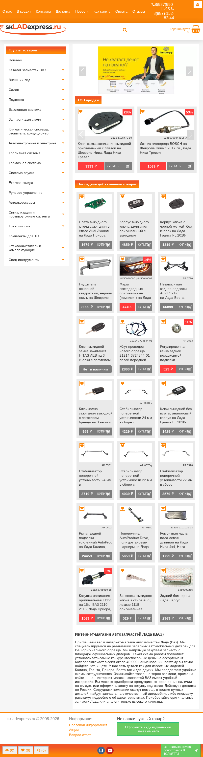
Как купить (102, 11)
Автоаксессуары (22, 202)
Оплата (121, 11)
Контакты (43, 11)
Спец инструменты (24, 260)
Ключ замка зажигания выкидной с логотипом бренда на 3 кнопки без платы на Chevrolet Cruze (95, 416)
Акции (74, 730)
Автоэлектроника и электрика (32, 143)
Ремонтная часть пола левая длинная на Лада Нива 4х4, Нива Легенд (174, 540)
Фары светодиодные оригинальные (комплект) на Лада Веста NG (135, 291)
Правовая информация (88, 725)
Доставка (63, 11)
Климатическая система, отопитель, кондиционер (29, 131)
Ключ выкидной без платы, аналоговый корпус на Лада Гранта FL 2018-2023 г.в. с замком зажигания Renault (176, 416)
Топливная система (25, 153)
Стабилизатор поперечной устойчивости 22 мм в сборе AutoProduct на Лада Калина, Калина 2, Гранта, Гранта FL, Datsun (176, 478)
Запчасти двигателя (25, 119)
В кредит (24, 11)
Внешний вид (19, 80)
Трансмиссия (19, 226)
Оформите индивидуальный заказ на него (148, 729)
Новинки (15, 60)
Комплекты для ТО (24, 236)
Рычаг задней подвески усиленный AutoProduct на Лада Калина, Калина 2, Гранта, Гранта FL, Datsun (95, 540)
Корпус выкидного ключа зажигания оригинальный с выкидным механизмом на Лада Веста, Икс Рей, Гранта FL (134, 229)
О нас (7, 11)
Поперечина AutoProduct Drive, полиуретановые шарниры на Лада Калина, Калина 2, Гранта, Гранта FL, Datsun (135, 540)
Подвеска (16, 100)
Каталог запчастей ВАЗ (27, 70)
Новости (82, 11)
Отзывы (138, 11)
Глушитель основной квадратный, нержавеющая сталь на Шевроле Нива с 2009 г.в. (95, 291)
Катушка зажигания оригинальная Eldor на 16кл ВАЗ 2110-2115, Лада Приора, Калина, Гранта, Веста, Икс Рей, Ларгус (95, 603)
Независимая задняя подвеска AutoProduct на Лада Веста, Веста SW (173, 291)
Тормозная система (25, 163)
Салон (14, 90)
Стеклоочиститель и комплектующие (25, 248)
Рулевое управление (26, 193)
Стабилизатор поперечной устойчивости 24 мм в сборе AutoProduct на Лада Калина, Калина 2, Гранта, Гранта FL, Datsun (95, 478)
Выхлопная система (25, 109)
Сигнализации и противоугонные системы (29, 214)
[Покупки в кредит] (136, 70)
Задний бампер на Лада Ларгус (175, 598)
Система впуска (21, 173)
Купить (113, 166)
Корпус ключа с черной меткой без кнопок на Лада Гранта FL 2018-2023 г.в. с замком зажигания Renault (176, 229)
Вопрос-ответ (80, 735)
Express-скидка (21, 183)
